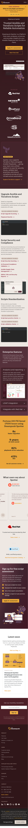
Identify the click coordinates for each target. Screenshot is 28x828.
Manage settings (8, 822)
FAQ (2, 778)
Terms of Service (20, 718)
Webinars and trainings (7, 757)
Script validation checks (8, 324)
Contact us (4, 776)
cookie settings (18, 818)
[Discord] (19, 804)
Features (3, 736)
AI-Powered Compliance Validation (8, 265)
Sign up (14, 712)
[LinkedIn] (2, 804)
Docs (2, 754)
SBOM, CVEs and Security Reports (9, 275)
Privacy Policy (10, 718)
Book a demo (4, 794)
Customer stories (5, 750)
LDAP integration (10, 403)
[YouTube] (8, 804)
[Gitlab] (13, 804)
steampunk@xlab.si (6, 787)
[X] (5, 804)
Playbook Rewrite (6, 217)
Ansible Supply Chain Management (7, 270)
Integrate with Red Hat (13, 409)
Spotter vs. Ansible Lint (7, 740)
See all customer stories (14, 463)
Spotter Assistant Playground (8, 769)
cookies (7, 811)
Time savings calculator (7, 766)
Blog (2, 759)
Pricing (3, 742)
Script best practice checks (9, 318)
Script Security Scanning (9, 261)
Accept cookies (20, 822)
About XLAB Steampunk (7, 797)
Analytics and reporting (13, 370)
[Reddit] (16, 804)
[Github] (10, 804)
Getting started (5, 752)
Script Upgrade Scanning (9, 214)
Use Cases (3, 738)
